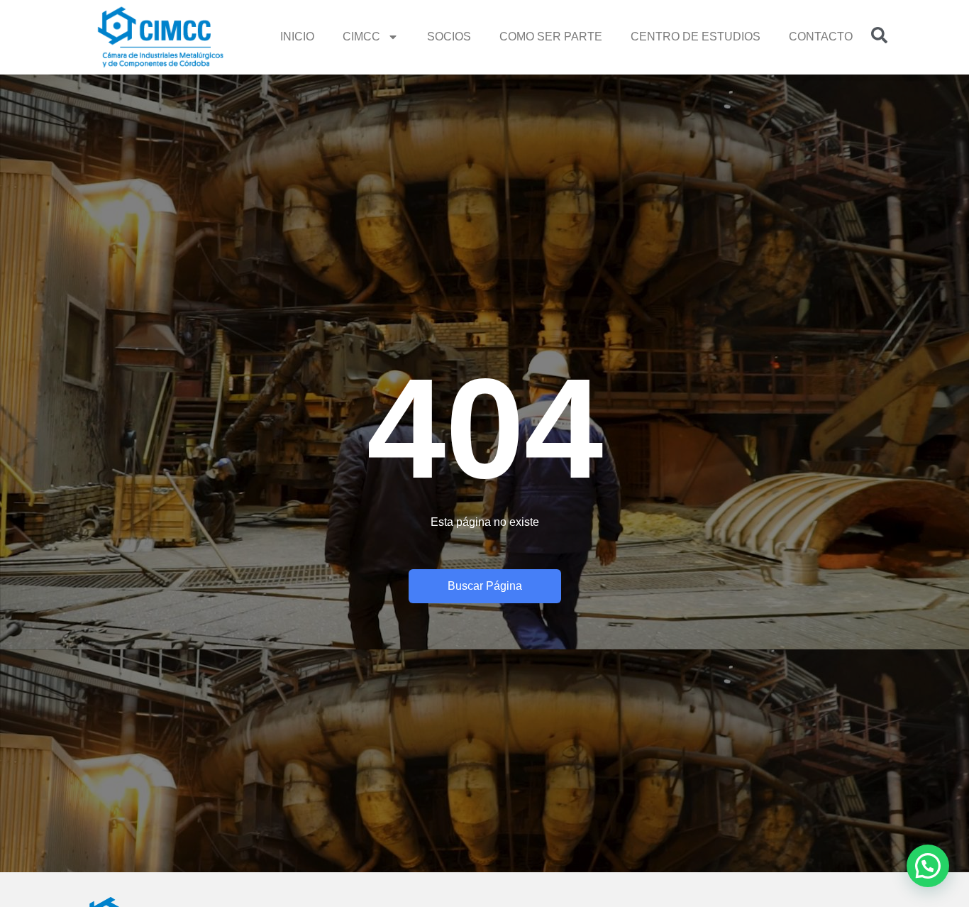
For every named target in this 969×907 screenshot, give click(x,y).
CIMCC (361, 37)
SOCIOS (449, 37)
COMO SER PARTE (550, 37)
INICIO (297, 37)
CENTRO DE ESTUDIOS (695, 37)
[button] (928, 866)
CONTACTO (821, 37)
